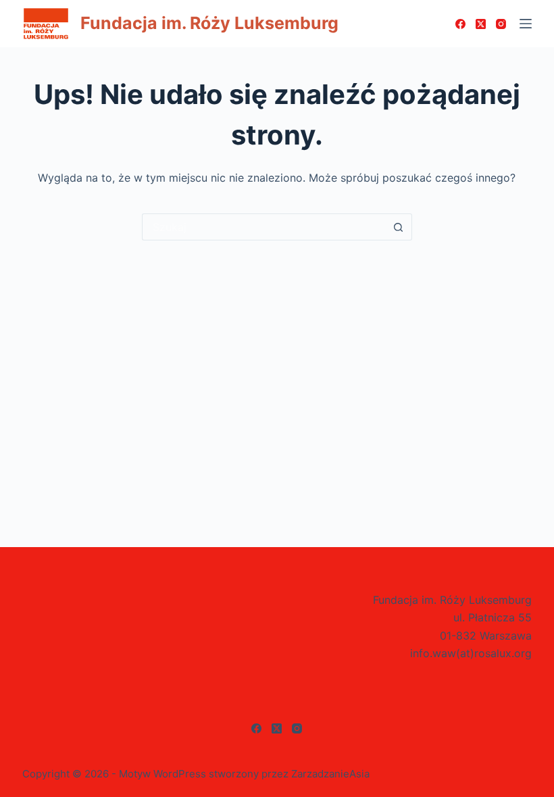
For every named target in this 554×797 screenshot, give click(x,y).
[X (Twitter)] (481, 24)
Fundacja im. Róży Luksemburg (209, 23)
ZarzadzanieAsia (330, 773)
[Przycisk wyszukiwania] (398, 226)
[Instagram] (501, 24)
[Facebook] (460, 24)
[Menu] (526, 24)
